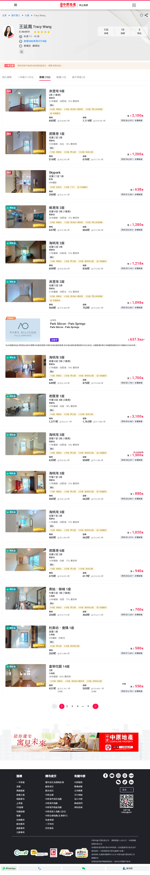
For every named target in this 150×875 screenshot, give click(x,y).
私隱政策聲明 (104, 855)
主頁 (4, 15)
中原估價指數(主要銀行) (56, 815)
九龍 (27, 15)
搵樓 (19, 776)
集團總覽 (78, 786)
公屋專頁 (20, 832)
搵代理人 (16, 15)
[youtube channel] (112, 775)
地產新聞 (49, 820)
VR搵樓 (19, 807)
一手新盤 (20, 782)
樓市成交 (50, 776)
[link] (4, 15)
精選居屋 (20, 791)
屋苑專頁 (20, 824)
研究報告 (49, 828)
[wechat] (118, 782)
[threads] (124, 775)
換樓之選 (20, 795)
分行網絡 (78, 795)
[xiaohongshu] (131, 775)
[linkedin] (131, 782)
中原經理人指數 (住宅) (55, 811)
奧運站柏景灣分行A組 (35, 41)
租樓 (18, 815)
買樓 (18, 786)
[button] (141, 15)
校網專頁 (20, 820)
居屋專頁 (20, 828)
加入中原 (78, 799)
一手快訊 (49, 824)
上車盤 (19, 803)
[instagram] (118, 775)
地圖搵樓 (20, 811)
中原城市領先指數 (53, 799)
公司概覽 (78, 791)
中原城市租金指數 (53, 807)
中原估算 (49, 795)
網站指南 (78, 807)
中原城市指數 (51, 803)
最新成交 (49, 786)
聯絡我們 (78, 803)
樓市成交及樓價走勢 (54, 782)
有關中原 (79, 776)
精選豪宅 (20, 799)
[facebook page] (105, 775)
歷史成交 (49, 791)
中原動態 (78, 782)
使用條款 (95, 855)
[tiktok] (124, 782)
